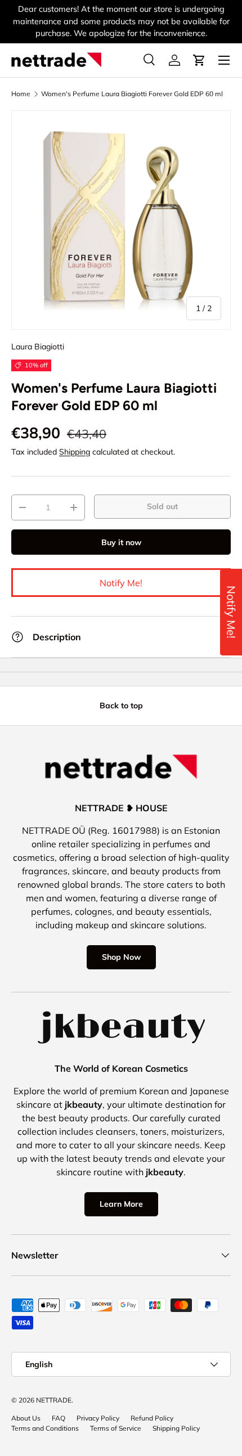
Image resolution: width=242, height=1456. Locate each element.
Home (20, 94)
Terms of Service (115, 1428)
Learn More (121, 1204)
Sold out (162, 506)
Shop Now (121, 957)
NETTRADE (53, 1400)
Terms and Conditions (45, 1428)
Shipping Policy (176, 1428)
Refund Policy (152, 1418)
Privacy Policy (98, 1418)
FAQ (58, 1418)
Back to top (121, 705)
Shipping (74, 452)
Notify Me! (121, 582)
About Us (26, 1418)
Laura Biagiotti (37, 346)
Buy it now (121, 542)
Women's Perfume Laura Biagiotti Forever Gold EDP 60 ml (132, 94)
